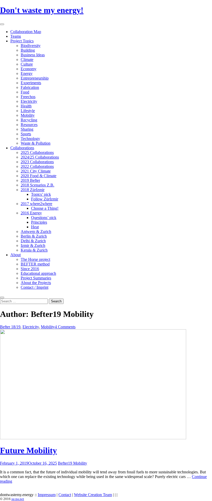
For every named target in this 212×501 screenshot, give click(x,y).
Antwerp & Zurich (36, 231)
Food (25, 92)
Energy (27, 73)
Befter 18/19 (10, 327)
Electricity (29, 101)
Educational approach (38, 273)
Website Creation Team (93, 494)
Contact (64, 494)
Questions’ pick (43, 217)
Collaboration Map (25, 31)
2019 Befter (30, 180)
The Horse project (35, 259)
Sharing (27, 129)
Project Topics (22, 41)
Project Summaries (36, 278)
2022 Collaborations (37, 166)
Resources (29, 124)
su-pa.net (17, 499)
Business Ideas (33, 55)
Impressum (47, 494)
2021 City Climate (36, 171)
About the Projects (36, 282)
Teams (15, 36)
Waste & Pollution (35, 143)
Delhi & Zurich (33, 241)
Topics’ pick (41, 194)
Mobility (28, 115)
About (15, 255)
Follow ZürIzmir (44, 199)
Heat (35, 227)
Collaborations (22, 148)
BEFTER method (35, 264)
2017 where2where (36, 203)
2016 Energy (31, 213)
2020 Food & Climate (38, 176)
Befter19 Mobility (72, 463)
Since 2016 (30, 269)
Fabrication (30, 87)
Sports (26, 134)
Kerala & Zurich (34, 250)
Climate (27, 59)
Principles (39, 222)
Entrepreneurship (35, 78)
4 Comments (65, 327)
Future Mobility (28, 450)
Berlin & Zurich (34, 236)
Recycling (29, 120)
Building (28, 50)
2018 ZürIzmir (32, 189)
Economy (28, 69)
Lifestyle (28, 110)
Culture (27, 64)
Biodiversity (31, 45)
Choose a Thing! (44, 208)
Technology (30, 138)
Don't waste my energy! (42, 10)
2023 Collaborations (37, 162)
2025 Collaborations (37, 152)
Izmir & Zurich (33, 245)
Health (26, 106)
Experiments (31, 83)
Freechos (28, 97)
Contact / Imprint (34, 287)
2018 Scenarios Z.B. (37, 185)
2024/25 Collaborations (40, 157)
